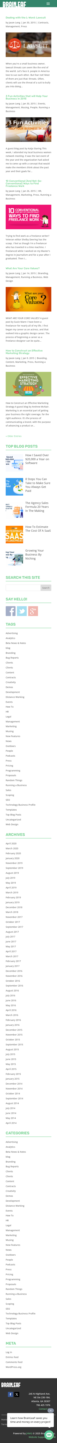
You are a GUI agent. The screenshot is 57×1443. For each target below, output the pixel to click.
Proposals (11, 775)
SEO (8, 799)
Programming (13, 770)
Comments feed (14, 1362)
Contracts (43, 22)
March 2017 (12, 956)
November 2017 (14, 916)
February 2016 (13, 1019)
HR (39, 190)
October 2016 (13, 980)
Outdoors (11, 746)
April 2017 (11, 951)
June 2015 (11, 1059)
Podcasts (10, 755)
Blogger (33, 611)
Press (24, 26)
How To (9, 706)
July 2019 (10, 877)
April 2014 (11, 1122)
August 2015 (12, 1049)
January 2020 (12, 858)
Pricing (9, 765)
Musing (25, 107)
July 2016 (10, 995)
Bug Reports (12, 657)
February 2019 (13, 897)
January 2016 (12, 1024)
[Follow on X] (16, 1394)
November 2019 (14, 863)
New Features (13, 736)
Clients (9, 662)
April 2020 (11, 843)
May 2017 (11, 946)
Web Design (12, 824)
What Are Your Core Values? (23, 268)
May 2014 (11, 1118)
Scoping (10, 795)
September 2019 (14, 867)
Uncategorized (13, 819)
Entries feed (12, 1357)
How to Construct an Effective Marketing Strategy (24, 352)
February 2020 (13, 853)
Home (4, 1419)
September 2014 (14, 1098)
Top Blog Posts (13, 814)
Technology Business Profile (20, 804)
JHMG (29, 1433)
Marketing (26, 194)
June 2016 (11, 1000)
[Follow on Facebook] (10, 1394)
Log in (9, 1352)
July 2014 (10, 1108)
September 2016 (14, 985)
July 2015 (10, 1054)
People (34, 107)
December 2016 (14, 970)
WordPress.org (13, 1367)
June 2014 (11, 1113)
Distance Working (15, 696)
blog (8, 647)
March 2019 (12, 892)
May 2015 (11, 1064)
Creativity (11, 682)
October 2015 (13, 1039)
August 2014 (12, 1103)
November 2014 (14, 1088)
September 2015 (14, 1044)
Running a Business (31, 277)
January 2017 (12, 966)
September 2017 (14, 926)
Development (13, 692)
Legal (8, 716)
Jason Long (14, 22)
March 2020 (12, 848)
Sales (8, 790)
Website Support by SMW (42, 1437)
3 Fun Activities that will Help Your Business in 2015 (27, 97)
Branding (43, 273)
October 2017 (13, 921)
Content (10, 361)
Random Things (14, 780)
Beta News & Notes (16, 643)
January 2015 (12, 1078)
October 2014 (13, 1093)
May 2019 (11, 882)
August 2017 (12, 931)
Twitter (22, 611)
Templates (11, 809)
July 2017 (10, 936)
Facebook (11, 611)
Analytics (10, 638)
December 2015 (14, 1029)
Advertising (12, 633)
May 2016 (11, 1005)
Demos (9, 687)
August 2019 (12, 872)
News (9, 741)
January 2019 (12, 902)
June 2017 (11, 941)
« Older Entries (14, 436)
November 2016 (14, 975)
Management (13, 26)
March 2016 (12, 1015)
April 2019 (11, 887)
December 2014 (14, 1083)
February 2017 (13, 961)
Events (41, 103)
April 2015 (11, 1069)
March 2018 (12, 912)
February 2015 (13, 1073)
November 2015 (14, 1034)
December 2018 (14, 907)
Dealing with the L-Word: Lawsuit (26, 17)
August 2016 (12, 990)
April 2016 (11, 1010)
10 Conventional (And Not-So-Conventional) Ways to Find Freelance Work (24, 183)
